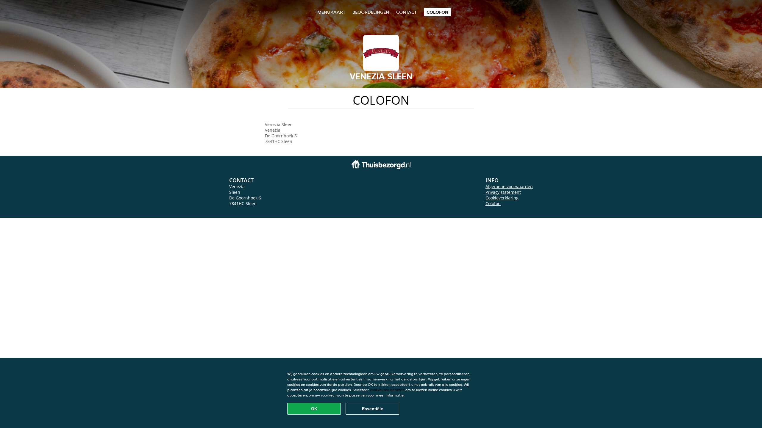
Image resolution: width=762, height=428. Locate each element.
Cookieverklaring (502, 198)
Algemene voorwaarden (509, 186)
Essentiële (372, 408)
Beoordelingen (370, 12)
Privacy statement (503, 192)
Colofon (493, 203)
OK (314, 408)
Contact (406, 12)
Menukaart (331, 12)
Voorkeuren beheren (387, 390)
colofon (437, 12)
